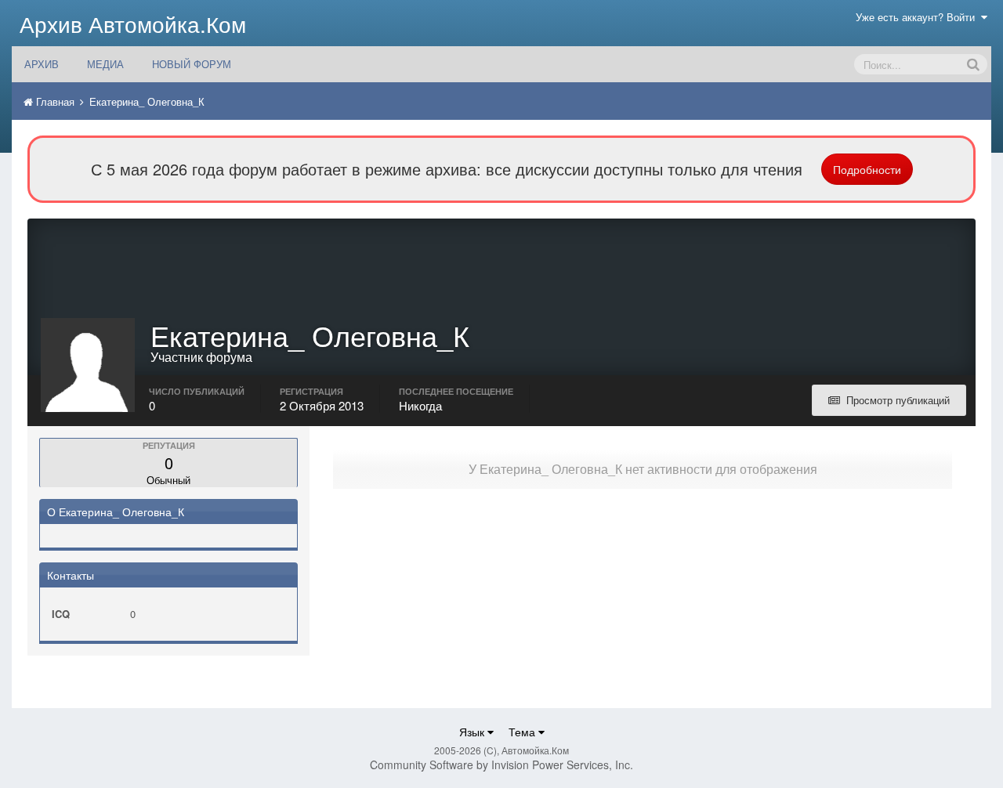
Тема (523, 731)
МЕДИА (105, 63)
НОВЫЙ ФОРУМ (191, 63)
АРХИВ (41, 63)
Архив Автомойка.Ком (133, 23)
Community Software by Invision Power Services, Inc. (501, 764)
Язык (473, 731)
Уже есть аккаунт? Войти (918, 16)
